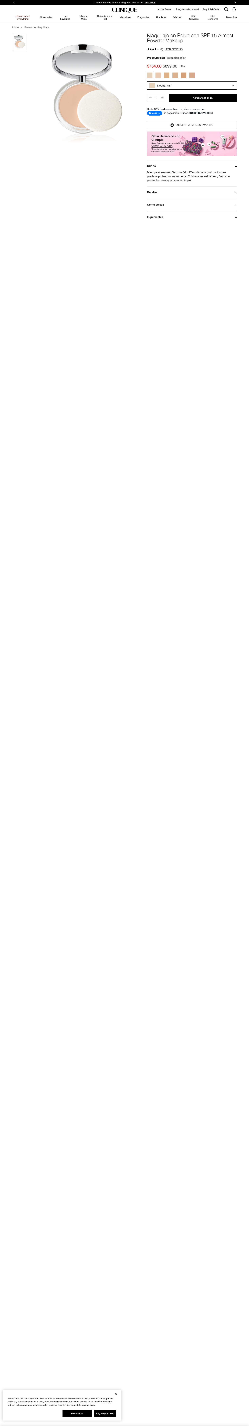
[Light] (166, 75)
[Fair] (158, 75)
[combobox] (192, 85)
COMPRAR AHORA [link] (149, 2)
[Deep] (192, 75)
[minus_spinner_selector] (150, 97)
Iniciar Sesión (165, 9)
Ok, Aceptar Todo (105, 1413)
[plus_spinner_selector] (162, 97)
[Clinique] (124, 10)
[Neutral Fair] (149, 75)
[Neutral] (175, 75)
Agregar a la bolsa (203, 97)
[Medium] (183, 75)
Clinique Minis (83, 17)
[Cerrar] (116, 1393)
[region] (62, 1405)
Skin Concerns (213, 17)
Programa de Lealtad (187, 9)
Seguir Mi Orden (211, 9)
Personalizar (77, 1413)
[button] (234, 9)
